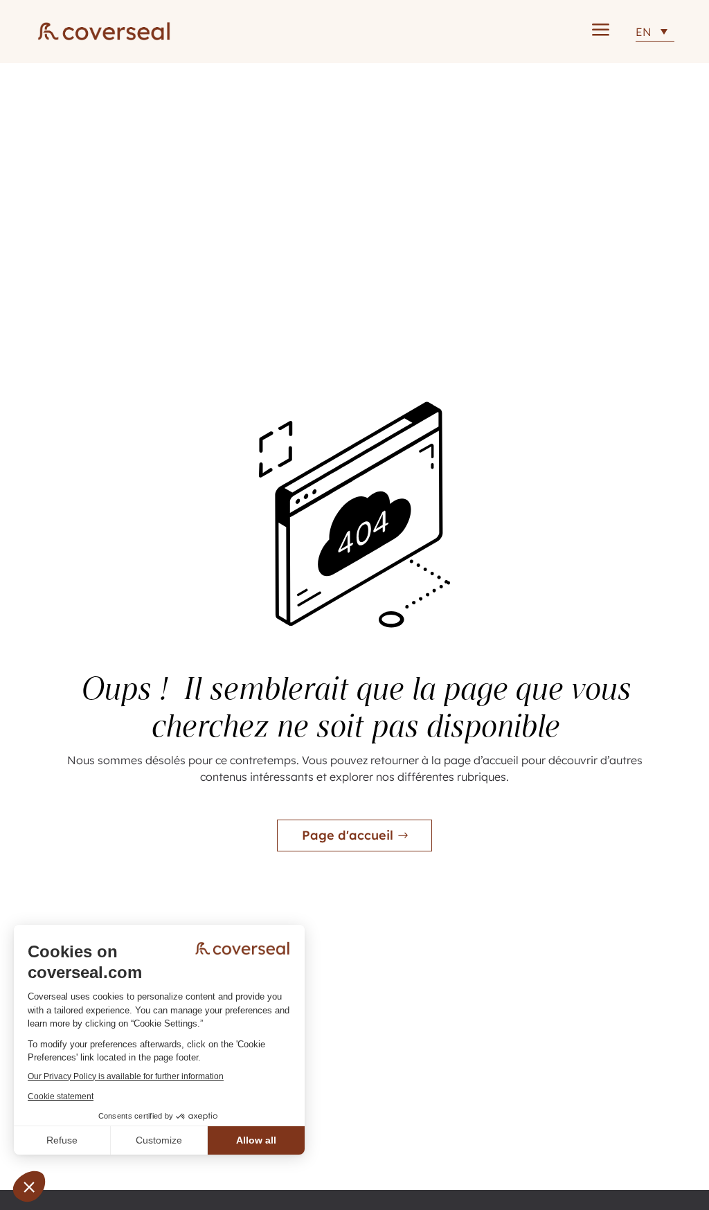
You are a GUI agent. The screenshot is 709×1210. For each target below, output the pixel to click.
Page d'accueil (347, 835)
